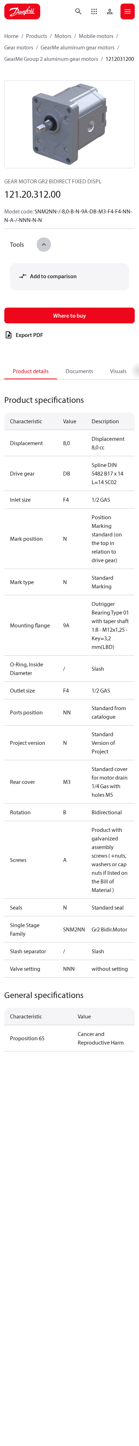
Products (36, 35)
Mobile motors (96, 35)
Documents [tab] (79, 371)
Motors (63, 35)
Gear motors (18, 47)
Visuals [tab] (118, 371)
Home (11, 35)
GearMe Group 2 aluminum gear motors (51, 58)
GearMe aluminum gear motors (77, 47)
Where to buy (69, 315)
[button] (94, 11)
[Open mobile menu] (127, 11)
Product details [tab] (30, 371)
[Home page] (22, 11)
